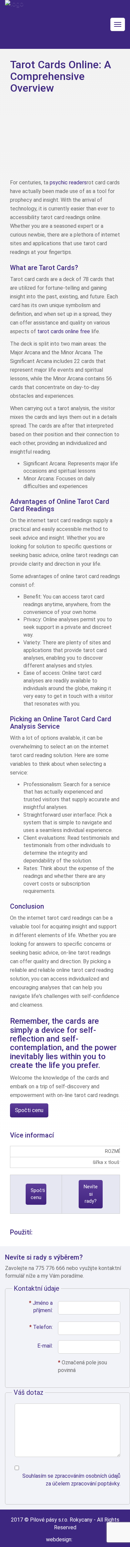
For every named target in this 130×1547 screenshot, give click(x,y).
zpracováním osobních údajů (87, 1476)
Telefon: (41, 1327)
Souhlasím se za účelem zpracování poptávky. (71, 1480)
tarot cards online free (63, 331)
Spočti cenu (29, 1110)
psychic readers (68, 182)
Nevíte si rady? (91, 1194)
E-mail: (45, 1346)
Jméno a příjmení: (41, 1307)
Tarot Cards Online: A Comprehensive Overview (60, 76)
